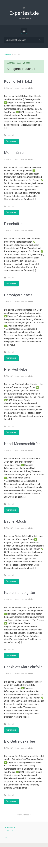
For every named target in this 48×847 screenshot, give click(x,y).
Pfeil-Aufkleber (16, 369)
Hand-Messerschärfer (22, 444)
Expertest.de (24, 13)
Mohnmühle (14, 152)
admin (30, 88)
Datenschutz (10, 830)
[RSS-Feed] (24, 7)
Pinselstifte (13, 224)
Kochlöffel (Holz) (18, 81)
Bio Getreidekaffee (19, 741)
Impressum (9, 827)
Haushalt (11, 135)
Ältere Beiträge (23, 815)
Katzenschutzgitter (19, 592)
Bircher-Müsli (15, 521)
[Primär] (24, 31)
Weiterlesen (11, 141)
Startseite (7, 55)
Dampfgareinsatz (18, 295)
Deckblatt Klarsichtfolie (23, 667)
